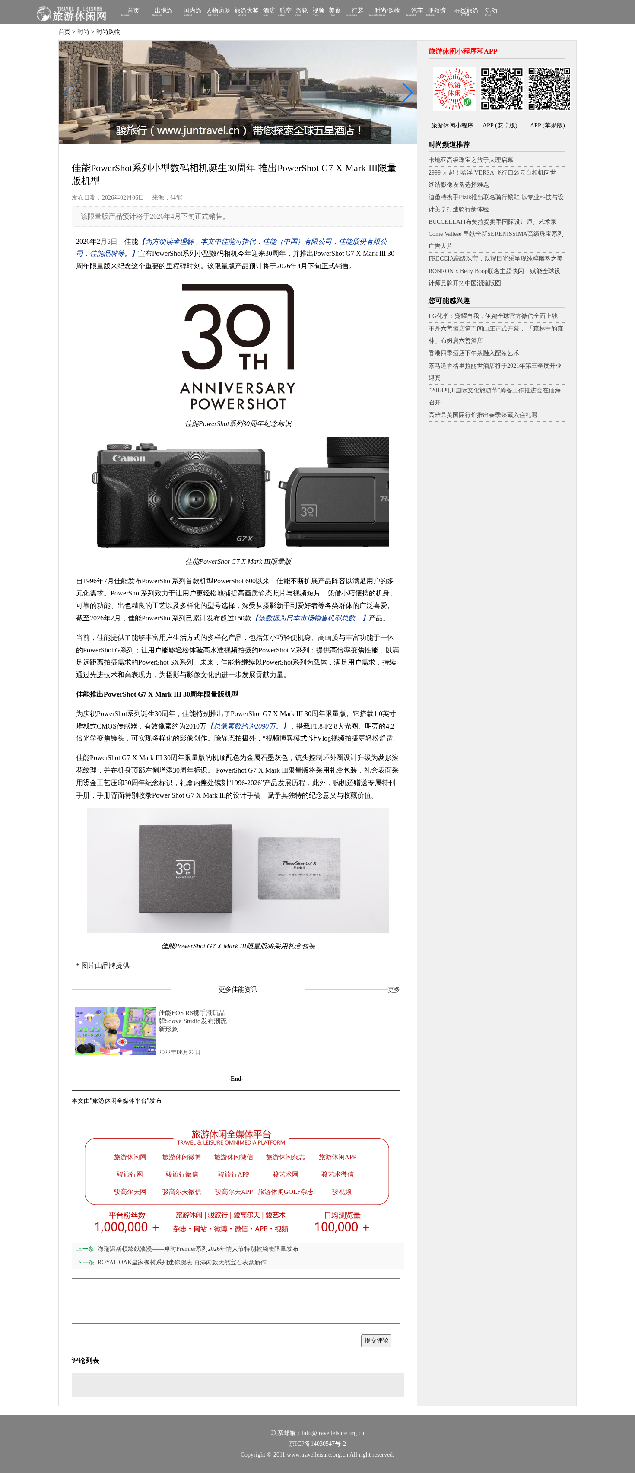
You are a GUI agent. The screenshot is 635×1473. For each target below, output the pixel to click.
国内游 (193, 11)
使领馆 (437, 11)
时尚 (83, 32)
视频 (318, 11)
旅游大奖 (247, 11)
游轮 (302, 11)
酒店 (269, 11)
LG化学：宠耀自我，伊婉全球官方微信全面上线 (493, 316)
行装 (358, 11)
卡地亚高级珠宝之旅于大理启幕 (471, 160)
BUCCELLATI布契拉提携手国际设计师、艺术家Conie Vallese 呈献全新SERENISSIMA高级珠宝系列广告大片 (496, 234)
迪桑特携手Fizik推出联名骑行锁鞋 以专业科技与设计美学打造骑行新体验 (496, 203)
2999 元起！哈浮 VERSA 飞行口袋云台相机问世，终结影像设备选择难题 (495, 178)
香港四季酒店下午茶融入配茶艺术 (474, 353)
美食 (335, 11)
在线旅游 (466, 12)
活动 (491, 11)
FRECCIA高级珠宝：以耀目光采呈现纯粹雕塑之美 (496, 258)
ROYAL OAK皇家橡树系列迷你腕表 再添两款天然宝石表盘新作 (171, 1262)
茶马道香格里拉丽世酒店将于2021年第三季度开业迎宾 (495, 372)
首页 (133, 11)
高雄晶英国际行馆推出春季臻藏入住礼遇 (483, 415)
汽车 (417, 11)
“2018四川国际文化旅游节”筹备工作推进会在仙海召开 (495, 396)
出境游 (164, 11)
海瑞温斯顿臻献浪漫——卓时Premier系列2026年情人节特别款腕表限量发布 (187, 1249)
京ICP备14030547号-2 (317, 1444)
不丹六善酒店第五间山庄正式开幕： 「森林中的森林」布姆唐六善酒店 (496, 334)
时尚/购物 (387, 11)
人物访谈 (218, 11)
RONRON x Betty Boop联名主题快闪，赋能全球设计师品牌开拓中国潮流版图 (494, 277)
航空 (285, 11)
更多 (394, 989)
